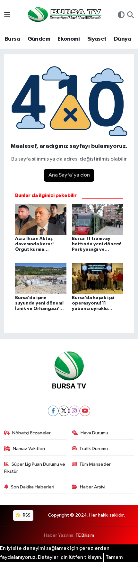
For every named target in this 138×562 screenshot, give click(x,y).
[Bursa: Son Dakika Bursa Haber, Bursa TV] (64, 15)
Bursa (12, 39)
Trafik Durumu (93, 448)
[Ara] (130, 16)
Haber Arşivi (92, 487)
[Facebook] (53, 411)
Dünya (122, 39)
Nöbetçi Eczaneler (31, 433)
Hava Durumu (94, 433)
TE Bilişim (84, 535)
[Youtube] (85, 411)
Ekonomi (68, 39)
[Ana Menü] (7, 15)
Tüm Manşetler (95, 464)
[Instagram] (74, 411)
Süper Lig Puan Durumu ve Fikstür (34, 468)
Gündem (39, 39)
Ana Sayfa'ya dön (69, 175)
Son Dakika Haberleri (32, 487)
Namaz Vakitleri (29, 448)
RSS (26, 515)
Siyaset (97, 39)
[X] (63, 411)
